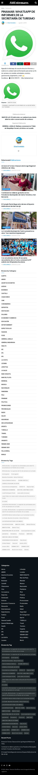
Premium (21, 534)
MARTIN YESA (12, 102)
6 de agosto (5, 474)
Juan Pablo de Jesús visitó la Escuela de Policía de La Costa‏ (18, 497)
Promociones (6, 406)
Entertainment (6, 325)
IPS (2, 353)
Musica (3, 385)
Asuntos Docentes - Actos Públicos (12, 477)
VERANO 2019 (6, 549)
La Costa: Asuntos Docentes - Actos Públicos (15, 518)
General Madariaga (8, 342)
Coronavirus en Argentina (9, 487)
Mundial (4, 381)
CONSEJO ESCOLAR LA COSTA (10, 483)
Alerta (3, 276)
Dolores (4, 314)
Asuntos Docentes (8, 283)
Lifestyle (4, 367)
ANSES (3, 279)
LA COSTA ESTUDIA (7, 524)
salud (3, 416)
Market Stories (31, 524)
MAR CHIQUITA (6, 374)
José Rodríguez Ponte (8, 493)
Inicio (2, 8)
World (3, 455)
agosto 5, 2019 (22, 23)
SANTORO (29, 534)
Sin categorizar (7, 423)
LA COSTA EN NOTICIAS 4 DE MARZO (12, 521)
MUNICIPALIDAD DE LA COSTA (10, 531)
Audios (3, 286)
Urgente (4, 441)
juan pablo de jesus (23, 493)
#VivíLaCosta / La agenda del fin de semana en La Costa (18, 471)
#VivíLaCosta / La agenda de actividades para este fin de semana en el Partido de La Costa (18, 467)
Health (3, 346)
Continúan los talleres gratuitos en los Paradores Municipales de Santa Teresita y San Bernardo (18, 195)
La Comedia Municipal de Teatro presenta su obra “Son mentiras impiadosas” (17, 232)
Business (4, 290)
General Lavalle (7, 339)
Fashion (4, 332)
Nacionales (5, 388)
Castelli (4, 293)
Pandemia (4, 391)
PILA (2, 395)
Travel (3, 433)
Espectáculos (6, 328)
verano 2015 (23, 543)
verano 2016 (5, 546)
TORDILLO (4, 430)
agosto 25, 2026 (16, 170)
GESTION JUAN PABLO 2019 (25, 490)
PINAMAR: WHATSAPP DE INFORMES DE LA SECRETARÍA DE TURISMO (18, 106)
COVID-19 (22, 487)
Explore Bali (30, 487)
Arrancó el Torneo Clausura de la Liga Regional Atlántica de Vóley (18, 167)
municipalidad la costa (28, 531)
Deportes (6, 254)
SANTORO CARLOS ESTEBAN (10, 537)
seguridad (5, 420)
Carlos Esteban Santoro (9, 480)
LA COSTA (4, 360)
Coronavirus (5, 304)
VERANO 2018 (25, 546)
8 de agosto (15, 474)
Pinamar (4, 398)
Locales (4, 371)
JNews (7, 769)
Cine (2, 300)
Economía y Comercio (8, 318)
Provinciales (6, 409)
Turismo (4, 437)
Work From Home (17, 549)
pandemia (5, 534)
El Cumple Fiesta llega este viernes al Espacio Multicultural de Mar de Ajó (17, 205)
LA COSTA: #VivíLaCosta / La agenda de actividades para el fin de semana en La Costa (18, 505)
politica (4, 402)
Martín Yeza (15, 527)
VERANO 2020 (5, 444)
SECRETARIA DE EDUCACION (10, 540)
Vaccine (15, 543)
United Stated (6, 543)
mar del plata (6, 377)
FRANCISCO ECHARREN (8, 490)
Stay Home (23, 540)
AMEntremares (19, 2)
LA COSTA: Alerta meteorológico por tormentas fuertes (18, 515)
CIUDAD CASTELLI (23, 480)
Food (3, 335)
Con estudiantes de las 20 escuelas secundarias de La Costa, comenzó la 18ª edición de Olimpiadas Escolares (16, 260)
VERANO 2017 (15, 546)
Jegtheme (4, 771)
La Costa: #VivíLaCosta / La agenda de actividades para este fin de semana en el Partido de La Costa (18, 511)
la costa (4, 501)
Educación (5, 321)
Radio (3, 412)
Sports (4, 427)
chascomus (5, 297)
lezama (4, 363)
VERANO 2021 (5, 448)
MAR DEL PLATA (19, 524)
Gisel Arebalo (11, 23)
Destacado (8, 8)
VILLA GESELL (5, 451)
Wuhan (26, 549)
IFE (2, 350)
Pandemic (14, 534)
